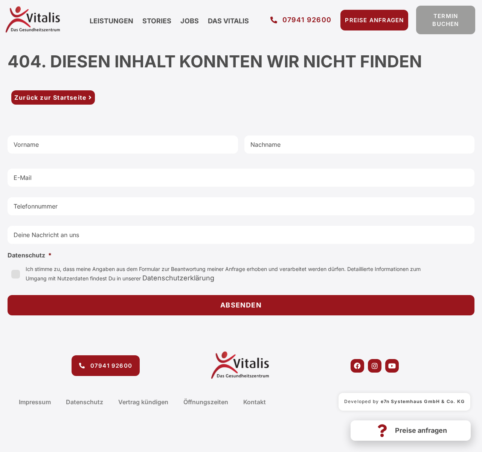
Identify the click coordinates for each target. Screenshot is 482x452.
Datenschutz (84, 402)
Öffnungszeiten (205, 402)
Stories (156, 21)
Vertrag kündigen (143, 402)
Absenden (241, 305)
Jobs (189, 21)
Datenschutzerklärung (178, 278)
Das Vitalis (228, 21)
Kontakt (254, 402)
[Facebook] (357, 366)
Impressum (35, 402)
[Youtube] (392, 366)
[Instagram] (374, 366)
